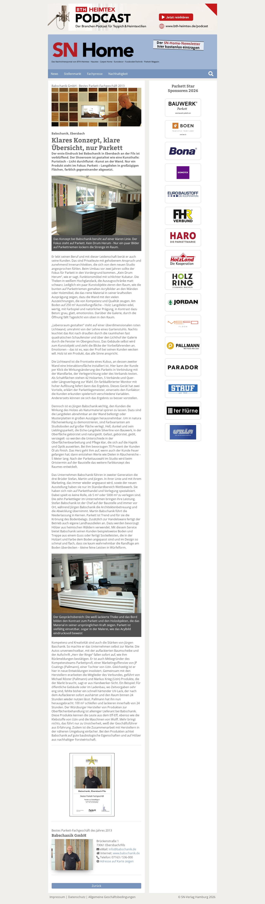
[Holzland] (183, 259)
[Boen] (183, 129)
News (54, 74)
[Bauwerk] (183, 107)
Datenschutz (76, 897)
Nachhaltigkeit (118, 74)
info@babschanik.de (122, 849)
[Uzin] (183, 432)
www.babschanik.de (126, 853)
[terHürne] (183, 410)
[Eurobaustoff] (183, 194)
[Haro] (183, 237)
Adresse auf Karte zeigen (117, 861)
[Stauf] (183, 389)
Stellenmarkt (72, 74)
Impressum (57, 897)
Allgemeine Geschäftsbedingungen (112, 897)
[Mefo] (183, 324)
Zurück (96, 886)
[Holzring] (183, 280)
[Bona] (183, 151)
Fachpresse (95, 74)
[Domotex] (183, 172)
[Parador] (183, 367)
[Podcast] (132, 30)
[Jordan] (183, 302)
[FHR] (183, 215)
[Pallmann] (183, 345)
